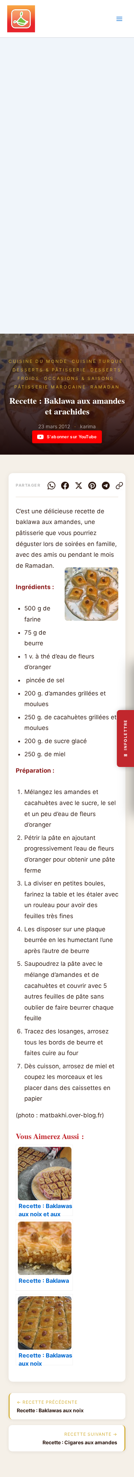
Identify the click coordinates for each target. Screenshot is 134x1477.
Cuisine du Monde (38, 361)
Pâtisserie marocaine (50, 387)
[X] (79, 485)
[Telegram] (106, 485)
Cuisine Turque (97, 361)
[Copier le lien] (119, 485)
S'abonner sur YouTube (71, 436)
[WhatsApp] (51, 485)
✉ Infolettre (125, 739)
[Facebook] (65, 485)
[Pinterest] (92, 485)
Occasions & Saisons (79, 378)
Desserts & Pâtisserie (49, 369)
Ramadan (105, 387)
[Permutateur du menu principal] (119, 18)
